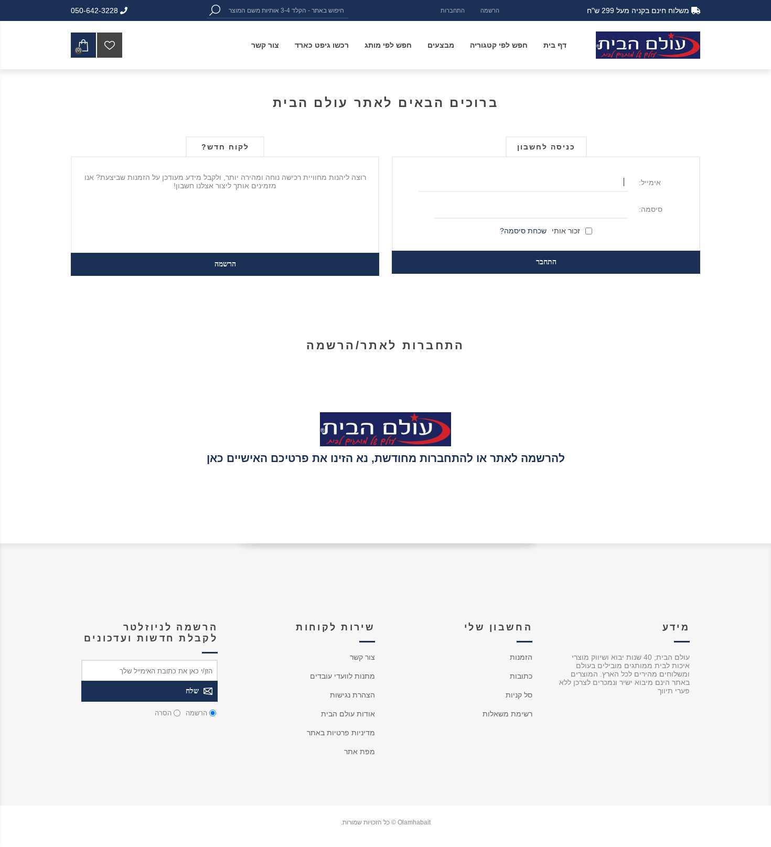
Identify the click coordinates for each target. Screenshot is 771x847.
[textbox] (285, 10)
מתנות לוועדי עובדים (342, 676)
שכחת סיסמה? (523, 231)
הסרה (163, 713)
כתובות (521, 676)
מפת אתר (359, 751)
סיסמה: (650, 209)
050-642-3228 (95, 10)
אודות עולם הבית (348, 714)
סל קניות (519, 695)
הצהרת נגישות (352, 695)
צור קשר (362, 657)
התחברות (453, 10)
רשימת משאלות (507, 714)
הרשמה (489, 10)
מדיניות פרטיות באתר (341, 732)
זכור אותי (566, 231)
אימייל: (650, 182)
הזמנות (521, 657)
